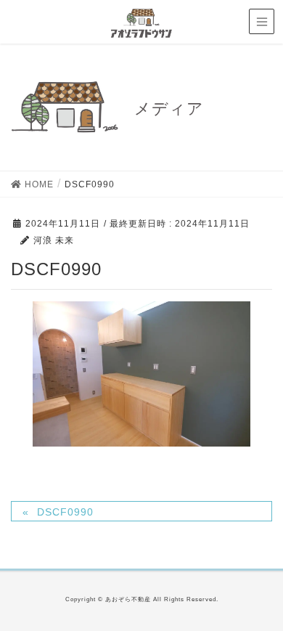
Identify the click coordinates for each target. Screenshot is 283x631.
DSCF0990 (65, 512)
